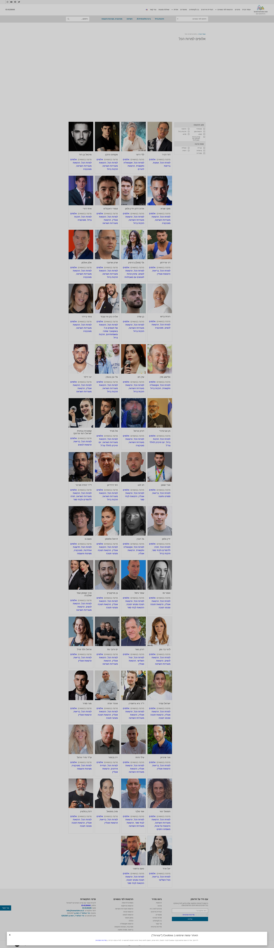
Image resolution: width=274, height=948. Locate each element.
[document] (137, 474)
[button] (10, 934)
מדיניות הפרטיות (101, 940)
